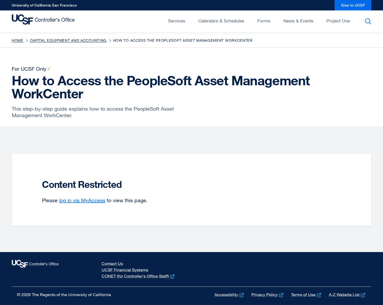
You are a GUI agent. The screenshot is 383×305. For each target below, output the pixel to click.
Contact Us (112, 263)
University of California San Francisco (44, 6)
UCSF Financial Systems (125, 269)
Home (17, 40)
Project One (338, 20)
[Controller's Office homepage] (48, 269)
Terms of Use (306, 294)
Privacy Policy (267, 294)
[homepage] (44, 20)
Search (369, 21)
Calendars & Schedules (221, 20)
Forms (263, 20)
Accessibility (229, 294)
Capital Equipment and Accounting (68, 40)
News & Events (298, 20)
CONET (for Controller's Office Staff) (138, 276)
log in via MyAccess (82, 200)
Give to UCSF (356, 6)
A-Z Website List (347, 294)
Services (176, 20)
